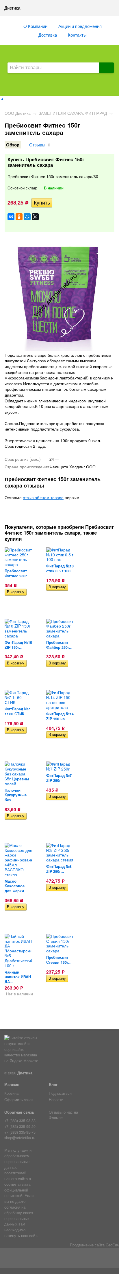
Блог (53, 1084)
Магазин (11, 1084)
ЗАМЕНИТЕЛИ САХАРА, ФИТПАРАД (73, 113)
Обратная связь (19, 1112)
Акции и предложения (80, 26)
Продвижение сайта (87, 1245)
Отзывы (37, 144)
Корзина (11, 1093)
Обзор (12, 144)
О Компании (35, 26)
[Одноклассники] (19, 216)
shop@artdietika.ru (19, 1137)
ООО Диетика (18, 113)
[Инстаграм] (59, 1259)
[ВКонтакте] (11, 216)
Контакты (77, 34)
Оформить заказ (18, 1099)
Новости (56, 1099)
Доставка (47, 34)
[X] (35, 216)
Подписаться (60, 1093)
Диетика (24, 1073)
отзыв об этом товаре (43, 497)
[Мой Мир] (27, 216)
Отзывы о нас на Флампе (63, 1115)
